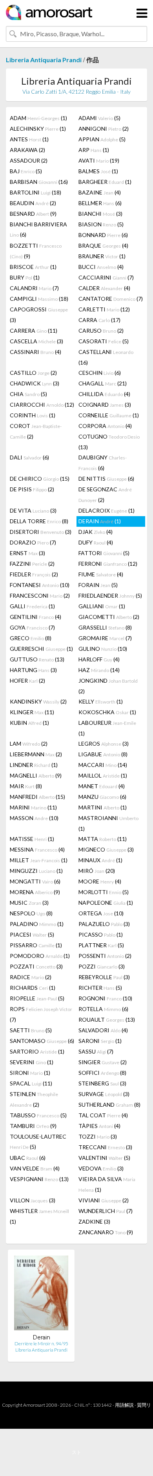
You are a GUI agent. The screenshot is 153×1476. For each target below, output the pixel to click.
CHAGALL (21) (102, 383)
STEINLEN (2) (34, 1099)
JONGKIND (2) (108, 685)
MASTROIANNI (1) (108, 823)
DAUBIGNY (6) (102, 462)
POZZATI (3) (36, 966)
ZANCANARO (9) (105, 1232)
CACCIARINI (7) (106, 277)
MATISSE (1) (32, 838)
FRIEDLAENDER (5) (110, 595)
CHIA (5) (28, 394)
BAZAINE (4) (99, 192)
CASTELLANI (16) (105, 357)
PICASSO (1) (100, 934)
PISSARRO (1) (36, 945)
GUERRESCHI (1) (41, 648)
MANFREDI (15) (37, 796)
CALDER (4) (104, 288)
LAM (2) (28, 743)
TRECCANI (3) (105, 1147)
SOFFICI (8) (102, 1072)
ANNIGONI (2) (103, 128)
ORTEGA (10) (101, 913)
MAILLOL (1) (102, 775)
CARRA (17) (99, 320)
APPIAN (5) (102, 139)
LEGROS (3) (103, 743)
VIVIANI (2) (103, 1200)
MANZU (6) (102, 796)
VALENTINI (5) (104, 1157)
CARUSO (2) (101, 330)
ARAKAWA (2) (27, 149)
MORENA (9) (35, 892)
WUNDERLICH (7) (105, 1210)
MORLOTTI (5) (103, 892)
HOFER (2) (27, 680)
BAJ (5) (26, 171)
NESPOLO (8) (31, 913)
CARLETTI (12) (104, 309)
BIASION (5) (101, 224)
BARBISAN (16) (39, 181)
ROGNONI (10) (105, 998)
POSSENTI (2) (104, 955)
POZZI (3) (101, 966)
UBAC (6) (28, 1157)
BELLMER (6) (100, 203)
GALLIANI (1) (101, 606)
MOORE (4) (99, 881)
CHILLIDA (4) (104, 394)
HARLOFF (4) (99, 659)
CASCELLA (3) (36, 341)
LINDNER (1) (34, 764)
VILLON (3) (32, 1200)
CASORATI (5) (103, 341)
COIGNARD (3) (104, 404)
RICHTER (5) (100, 987)
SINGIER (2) (102, 1062)
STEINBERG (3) (102, 1083)
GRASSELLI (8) (105, 627)
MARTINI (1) (102, 807)
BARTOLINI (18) (35, 192)
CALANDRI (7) (34, 288)
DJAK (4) (95, 531)
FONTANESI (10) (39, 585)
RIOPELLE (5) (37, 998)
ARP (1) (93, 149)
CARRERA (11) (33, 330)
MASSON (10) (34, 818)
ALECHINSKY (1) (38, 128)
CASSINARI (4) (35, 351)
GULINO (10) (102, 648)
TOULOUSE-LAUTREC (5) (38, 1141)
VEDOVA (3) (101, 1168)
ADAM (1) (38, 118)
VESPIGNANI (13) (39, 1179)
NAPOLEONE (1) (105, 902)
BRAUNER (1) (102, 256)
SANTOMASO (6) (42, 1040)
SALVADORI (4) (103, 1030)
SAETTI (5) (31, 1030)
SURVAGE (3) (103, 1094)
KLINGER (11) (32, 712)
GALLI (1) (32, 606)
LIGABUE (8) (103, 754)
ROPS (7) (41, 1014)
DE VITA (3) (33, 510)
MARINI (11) (33, 807)
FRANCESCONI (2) (40, 595)
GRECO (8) (30, 638)
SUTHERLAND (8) (109, 1104)
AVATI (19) (98, 160)
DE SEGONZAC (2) (105, 494)
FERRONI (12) (107, 563)
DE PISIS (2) (32, 489)
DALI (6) (29, 457)
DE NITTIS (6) (106, 478)
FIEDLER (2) (34, 574)
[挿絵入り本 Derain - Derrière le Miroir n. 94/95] (41, 1294)
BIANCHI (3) (100, 213)
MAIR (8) (26, 786)
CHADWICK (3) (34, 383)
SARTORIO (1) (37, 1051)
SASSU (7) (95, 1051)
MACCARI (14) (102, 764)
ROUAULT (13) (106, 1019)
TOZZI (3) (97, 1136)
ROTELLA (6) (103, 1009)
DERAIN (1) (99, 521)
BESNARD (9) (33, 213)
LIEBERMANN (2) (36, 754)
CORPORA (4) (105, 425)
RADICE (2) (30, 977)
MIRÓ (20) (96, 870)
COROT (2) (36, 431)
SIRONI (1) (30, 1072)
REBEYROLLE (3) (104, 977)
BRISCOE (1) (33, 266)
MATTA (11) (102, 838)
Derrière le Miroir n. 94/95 (41, 1343)
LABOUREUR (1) (107, 728)
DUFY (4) (95, 542)
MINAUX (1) (100, 860)
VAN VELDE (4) (35, 1168)
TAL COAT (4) (103, 1115)
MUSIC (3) (29, 902)
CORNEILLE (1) (108, 415)
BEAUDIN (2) (33, 203)
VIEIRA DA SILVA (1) (106, 1184)
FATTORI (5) (103, 553)
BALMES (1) (98, 171)
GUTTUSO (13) (37, 659)
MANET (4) (101, 786)
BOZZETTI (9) (36, 250)
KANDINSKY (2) (38, 701)
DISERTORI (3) (40, 531)
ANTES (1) (29, 139)
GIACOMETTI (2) (108, 616)
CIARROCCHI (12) (42, 404)
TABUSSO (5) (38, 1115)
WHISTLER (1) (39, 1216)
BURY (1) (25, 277)
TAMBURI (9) (33, 1125)
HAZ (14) (99, 670)
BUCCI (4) (101, 266)
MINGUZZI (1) (36, 870)
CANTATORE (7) (110, 298)
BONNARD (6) (103, 234)
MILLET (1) (38, 860)
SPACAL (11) (31, 1083)
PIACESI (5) (32, 934)
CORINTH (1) (32, 415)
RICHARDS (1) (32, 987)
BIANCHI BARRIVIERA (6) (38, 229)
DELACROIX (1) (106, 510)
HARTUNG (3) (33, 670)
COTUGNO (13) (109, 441)
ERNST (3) (27, 553)
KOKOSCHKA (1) (107, 712)
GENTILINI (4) (35, 616)
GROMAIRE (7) (105, 638)
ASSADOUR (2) (28, 160)
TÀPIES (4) (99, 1125)
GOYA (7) (32, 627)
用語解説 (124, 1405)
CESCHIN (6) (99, 372)
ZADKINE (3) (94, 1221)
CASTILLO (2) (33, 372)
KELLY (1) (100, 701)
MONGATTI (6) (35, 881)
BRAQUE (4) (103, 245)
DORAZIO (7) (33, 542)
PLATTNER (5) (101, 945)
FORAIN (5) (98, 585)
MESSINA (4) (37, 849)
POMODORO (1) (40, 955)
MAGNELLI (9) (36, 775)
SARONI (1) (100, 1040)
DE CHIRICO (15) (39, 478)
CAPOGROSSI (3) (39, 314)
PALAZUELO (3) (104, 923)
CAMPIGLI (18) (39, 298)
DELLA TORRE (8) (39, 521)
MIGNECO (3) (106, 849)
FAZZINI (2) (32, 563)
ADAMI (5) (99, 118)
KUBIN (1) (29, 722)
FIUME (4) (100, 574)
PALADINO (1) (37, 923)
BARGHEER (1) (104, 181)
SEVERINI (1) (31, 1062)
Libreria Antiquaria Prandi (44, 59)
